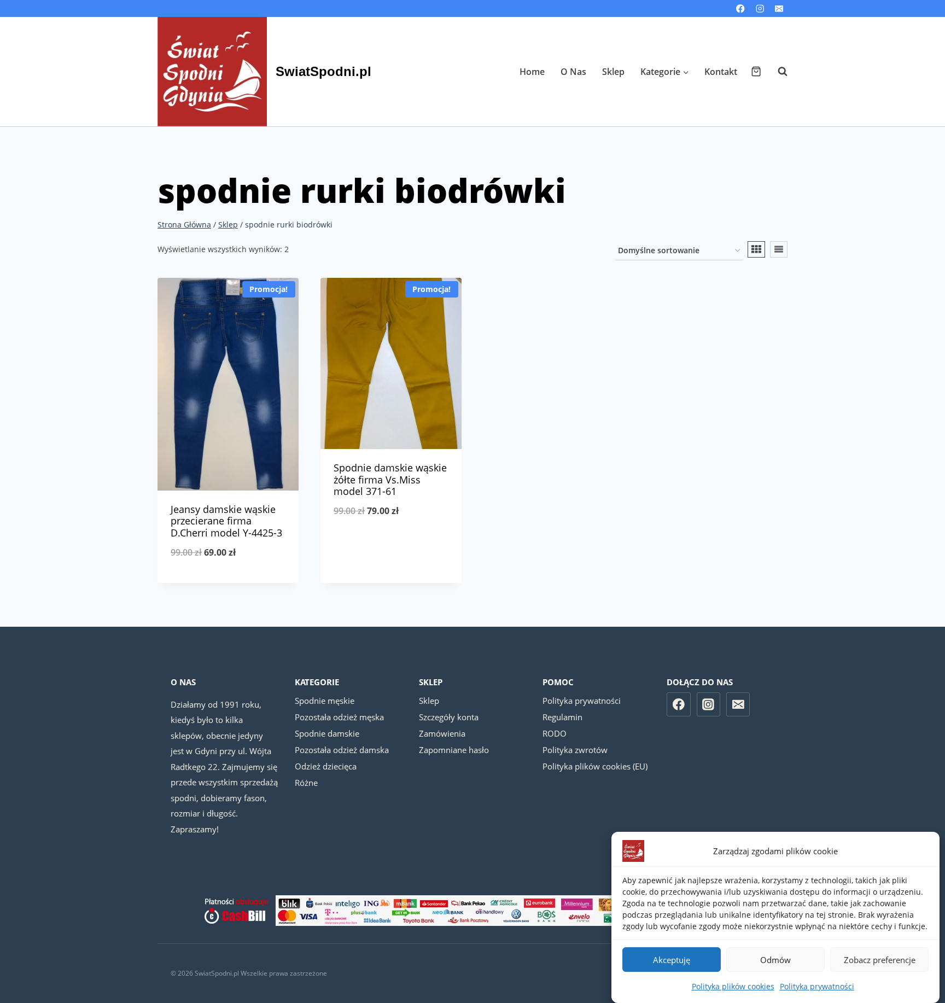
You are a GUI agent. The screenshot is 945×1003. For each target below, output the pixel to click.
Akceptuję (671, 959)
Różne (306, 782)
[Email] (779, 8)
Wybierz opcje (391, 546)
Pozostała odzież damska (342, 749)
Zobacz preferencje (879, 959)
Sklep (613, 72)
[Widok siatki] (756, 249)
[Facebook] (740, 8)
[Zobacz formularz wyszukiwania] (777, 72)
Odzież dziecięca (326, 766)
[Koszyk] (756, 71)
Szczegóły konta (449, 717)
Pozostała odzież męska (339, 717)
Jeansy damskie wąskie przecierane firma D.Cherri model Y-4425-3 (226, 521)
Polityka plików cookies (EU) (595, 766)
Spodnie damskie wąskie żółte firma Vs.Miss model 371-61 (390, 479)
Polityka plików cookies (733, 986)
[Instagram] (759, 8)
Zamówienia (442, 733)
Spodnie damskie (327, 733)
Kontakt (720, 72)
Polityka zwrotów (575, 749)
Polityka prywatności (817, 986)
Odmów (775, 959)
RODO (554, 733)
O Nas (573, 72)
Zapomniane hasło (454, 749)
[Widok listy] (779, 249)
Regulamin (562, 717)
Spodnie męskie (324, 700)
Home (532, 72)
